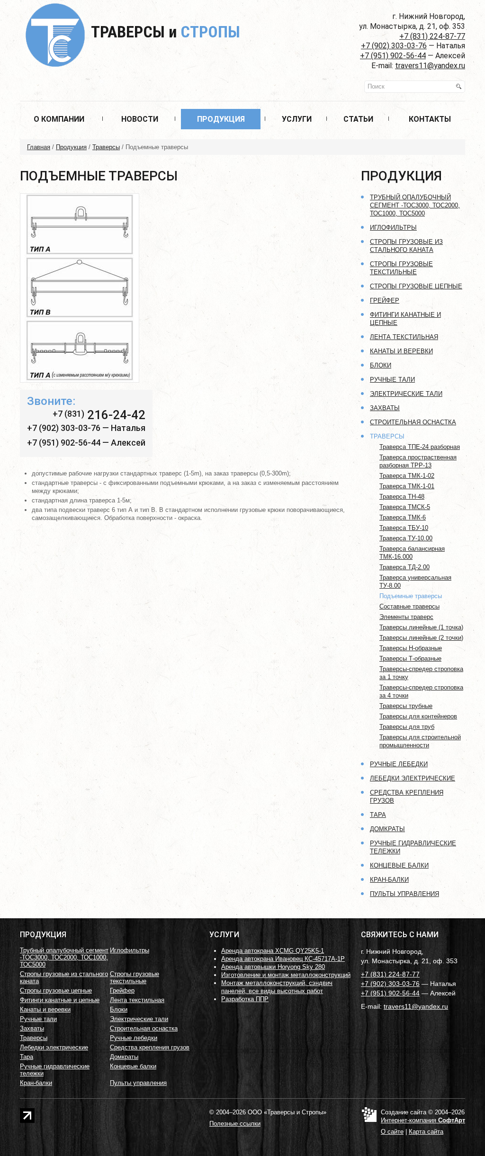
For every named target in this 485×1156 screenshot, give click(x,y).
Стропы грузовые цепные (416, 286)
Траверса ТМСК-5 (404, 507)
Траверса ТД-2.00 (404, 567)
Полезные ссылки (234, 1123)
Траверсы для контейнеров (418, 716)
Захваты (385, 408)
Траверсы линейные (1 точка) (421, 627)
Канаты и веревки (401, 351)
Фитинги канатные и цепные (59, 1000)
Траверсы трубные (405, 705)
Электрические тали (406, 393)
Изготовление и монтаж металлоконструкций (285, 974)
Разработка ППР (245, 999)
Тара (378, 814)
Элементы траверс (406, 616)
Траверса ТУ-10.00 (405, 538)
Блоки (380, 365)
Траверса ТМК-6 (402, 517)
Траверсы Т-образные (410, 658)
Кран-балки (389, 879)
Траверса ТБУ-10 (403, 527)
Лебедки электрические (412, 778)
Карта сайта (426, 1131)
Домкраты (387, 829)
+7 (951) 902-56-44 (393, 55)
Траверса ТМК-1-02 (406, 475)
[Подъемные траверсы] (79, 291)
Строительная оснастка (413, 422)
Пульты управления (404, 893)
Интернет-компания (423, 1120)
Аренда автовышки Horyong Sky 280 (273, 966)
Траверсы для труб (406, 726)
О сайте (392, 1131)
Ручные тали (392, 379)
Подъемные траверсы (410, 596)
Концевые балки (399, 865)
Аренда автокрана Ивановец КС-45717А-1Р (283, 958)
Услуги (297, 119)
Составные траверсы (409, 606)
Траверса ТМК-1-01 (406, 486)
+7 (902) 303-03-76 (394, 45)
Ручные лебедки (399, 764)
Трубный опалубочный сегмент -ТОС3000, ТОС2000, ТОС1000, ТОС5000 (415, 205)
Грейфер (384, 300)
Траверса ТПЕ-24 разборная (419, 446)
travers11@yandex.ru (430, 65)
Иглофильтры (393, 227)
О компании (59, 119)
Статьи (358, 119)
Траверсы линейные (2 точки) (421, 637)
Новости (139, 119)
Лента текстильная (404, 337)
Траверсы (165, 31)
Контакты (430, 119)
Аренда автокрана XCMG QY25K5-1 (272, 950)
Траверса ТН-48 (401, 496)
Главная (38, 147)
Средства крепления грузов (149, 1047)
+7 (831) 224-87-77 (432, 36)
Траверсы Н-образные (410, 648)
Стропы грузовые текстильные (134, 977)
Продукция (221, 119)
